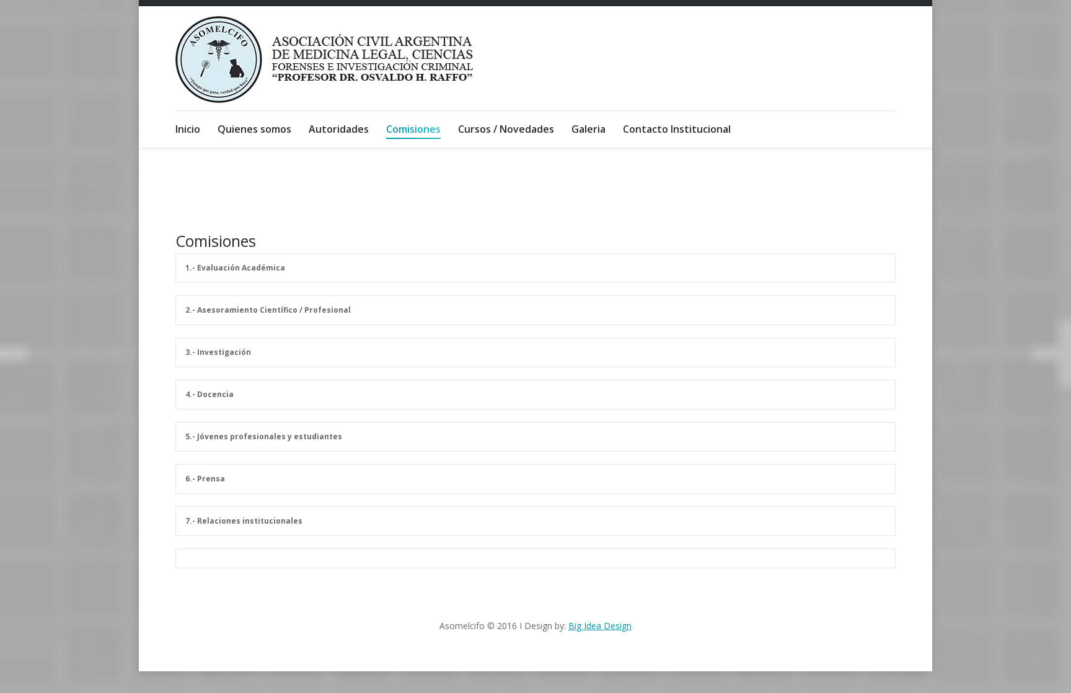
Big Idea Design (600, 626)
